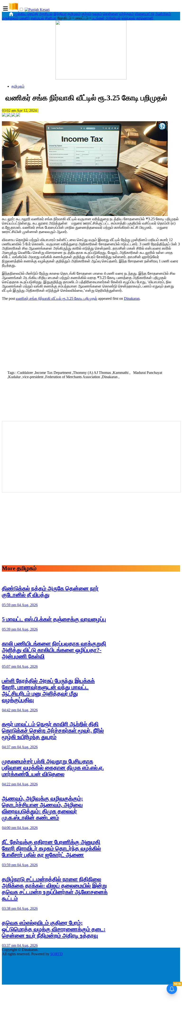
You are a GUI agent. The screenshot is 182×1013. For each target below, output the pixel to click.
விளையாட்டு (144, 14)
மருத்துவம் (10, 18)
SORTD (56, 954)
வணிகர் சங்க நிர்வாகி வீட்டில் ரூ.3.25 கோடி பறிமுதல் (56, 298)
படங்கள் (98, 18)
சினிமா (50, 18)
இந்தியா (60, 14)
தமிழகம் (74, 14)
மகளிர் (24, 18)
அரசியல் (46, 14)
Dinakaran (132, 298)
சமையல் (37, 18)
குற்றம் (86, 14)
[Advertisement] (91, 334)
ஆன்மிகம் (163, 14)
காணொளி (144, 18)
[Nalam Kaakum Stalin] (91, 78)
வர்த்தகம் (126, 14)
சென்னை (110, 14)
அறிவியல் (113, 18)
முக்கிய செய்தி (26, 14)
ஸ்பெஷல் (128, 18)
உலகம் (97, 14)
